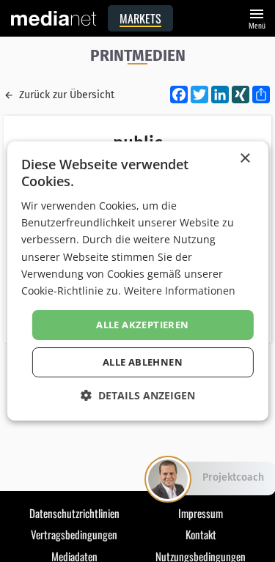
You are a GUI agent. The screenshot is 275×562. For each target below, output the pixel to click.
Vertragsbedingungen (74, 534)
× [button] (244, 158)
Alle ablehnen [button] (143, 362)
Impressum (200, 513)
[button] (138, 395)
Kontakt (201, 534)
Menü (256, 17)
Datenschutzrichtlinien (74, 513)
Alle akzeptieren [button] (142, 324)
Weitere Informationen (179, 290)
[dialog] (137, 281)
